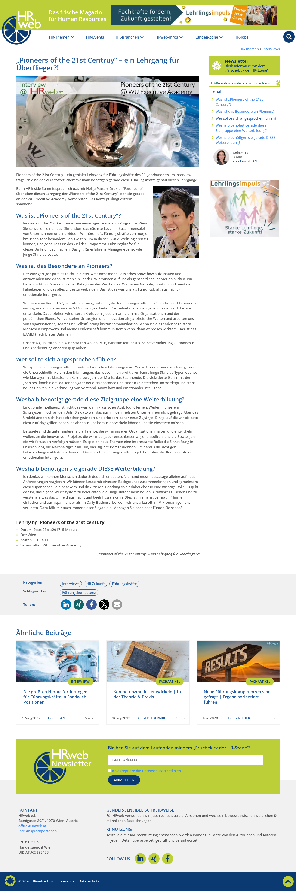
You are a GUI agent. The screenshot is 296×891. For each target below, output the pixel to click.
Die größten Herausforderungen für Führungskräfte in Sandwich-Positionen (55, 697)
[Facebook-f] (167, 858)
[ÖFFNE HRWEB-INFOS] (181, 37)
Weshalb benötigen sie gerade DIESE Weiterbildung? (245, 140)
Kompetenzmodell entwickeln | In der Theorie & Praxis (147, 694)
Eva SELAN (56, 718)
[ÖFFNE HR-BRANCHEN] (142, 37)
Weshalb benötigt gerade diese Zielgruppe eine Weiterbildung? (241, 128)
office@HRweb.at (32, 826)
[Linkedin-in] (140, 858)
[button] (66, 604)
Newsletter (236, 61)
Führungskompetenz (79, 592)
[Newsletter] (216, 65)
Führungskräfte (124, 583)
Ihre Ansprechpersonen (37, 831)
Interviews (271, 49)
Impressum (65, 881)
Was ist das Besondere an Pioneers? (245, 111)
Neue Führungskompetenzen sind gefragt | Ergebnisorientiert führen (237, 697)
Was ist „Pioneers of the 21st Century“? (239, 102)
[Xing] (154, 858)
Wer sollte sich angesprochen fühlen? (246, 118)
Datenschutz (89, 881)
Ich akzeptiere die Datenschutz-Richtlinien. (147, 770)
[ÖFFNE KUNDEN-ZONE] (221, 37)
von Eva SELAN (245, 161)
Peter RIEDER (239, 718)
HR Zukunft (95, 583)
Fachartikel (169, 681)
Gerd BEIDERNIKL (152, 718)
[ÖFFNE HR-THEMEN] (72, 37)
